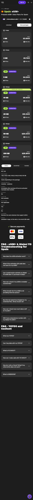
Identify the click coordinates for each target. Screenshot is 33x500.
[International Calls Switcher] (3, 19)
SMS (2, 209)
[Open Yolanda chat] (29, 496)
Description (16, 165)
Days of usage (4, 178)
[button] (29, 38)
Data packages (24, 25)
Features (26, 165)
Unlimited (8, 25)
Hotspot (2, 205)
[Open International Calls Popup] (30, 19)
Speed (2, 169)
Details (6, 165)
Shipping (3, 217)
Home (2, 8)
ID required (3, 192)
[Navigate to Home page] (2, 2)
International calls (12, 19)
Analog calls (3, 196)
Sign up (22, 2)
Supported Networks (5, 182)
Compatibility (3, 213)
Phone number (4, 200)
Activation (3, 186)
